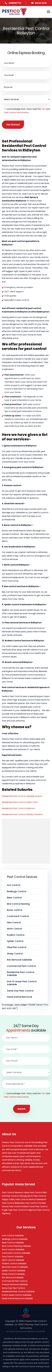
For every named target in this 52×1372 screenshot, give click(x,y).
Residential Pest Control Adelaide (20, 974)
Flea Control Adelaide (12, 1256)
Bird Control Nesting (18, 903)
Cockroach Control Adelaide (16, 1253)
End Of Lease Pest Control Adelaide (21, 983)
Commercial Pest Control (21, 966)
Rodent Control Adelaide (14, 1263)
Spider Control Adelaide (13, 1270)
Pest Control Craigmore (25, 1209)
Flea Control (14, 922)
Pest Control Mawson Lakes (15, 1192)
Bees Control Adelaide (13, 1242)
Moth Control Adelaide (13, 1260)
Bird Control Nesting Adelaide (16, 1246)
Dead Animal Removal (19, 996)
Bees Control (14, 897)
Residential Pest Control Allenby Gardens (22, 814)
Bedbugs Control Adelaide (15, 1239)
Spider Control (15, 941)
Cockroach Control (18, 916)
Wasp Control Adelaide (13, 1274)
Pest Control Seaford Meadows (31, 1199)
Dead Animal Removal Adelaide (17, 1298)
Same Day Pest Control (20, 990)
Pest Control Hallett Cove (21, 1206)
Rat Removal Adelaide (19, 959)
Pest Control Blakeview (13, 1203)
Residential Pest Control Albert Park (19, 802)
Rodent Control (15, 935)
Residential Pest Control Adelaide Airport (22, 796)
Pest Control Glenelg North (19, 1195)
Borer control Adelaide (13, 1249)
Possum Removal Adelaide (15, 1284)
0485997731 (14, 3)
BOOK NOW (41, 3)
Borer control (14, 910)
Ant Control (13, 885)
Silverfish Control (16, 947)
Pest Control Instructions (16, 112)
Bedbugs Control (16, 891)
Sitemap (29, 1324)
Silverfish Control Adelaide (15, 1267)
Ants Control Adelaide (13, 1235)
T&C (43, 109)
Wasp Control (15, 953)
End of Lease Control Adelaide (16, 1295)
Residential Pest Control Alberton (18, 808)
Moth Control (14, 928)
